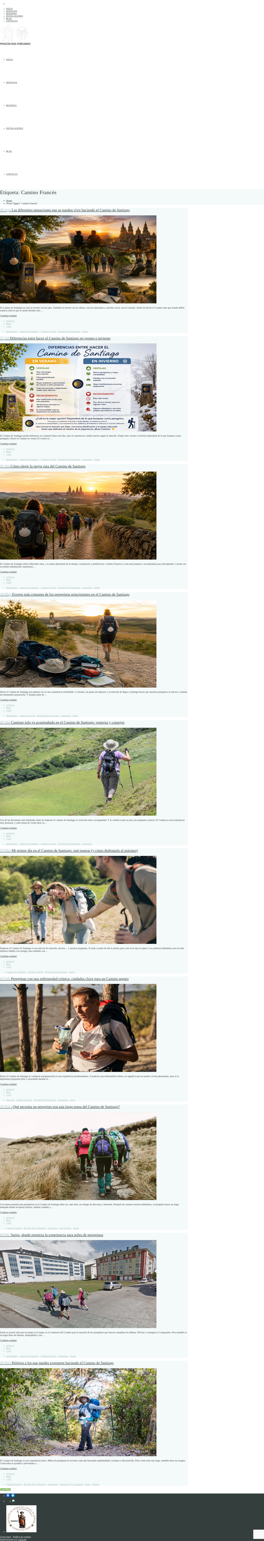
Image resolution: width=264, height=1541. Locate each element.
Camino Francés (48, 331)
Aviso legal (5, 1537)
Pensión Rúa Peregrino (69, 331)
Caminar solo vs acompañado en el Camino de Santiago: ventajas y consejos (62, 722)
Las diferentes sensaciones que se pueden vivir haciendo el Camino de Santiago (65, 210)
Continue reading (8, 315)
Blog (8, 323)
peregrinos (87, 459)
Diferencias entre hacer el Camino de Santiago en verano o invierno (55, 338)
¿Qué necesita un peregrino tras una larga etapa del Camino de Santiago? (60, 1107)
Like (8, 326)
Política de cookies (22, 1537)
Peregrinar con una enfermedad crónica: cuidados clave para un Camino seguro (64, 979)
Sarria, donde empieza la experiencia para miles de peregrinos (51, 1235)
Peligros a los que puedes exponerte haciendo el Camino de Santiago (57, 1363)
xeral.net (10, 321)
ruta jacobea (65, 1228)
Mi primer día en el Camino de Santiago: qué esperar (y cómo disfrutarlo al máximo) (69, 851)
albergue (10, 1100)
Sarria (85, 331)
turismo (95, 1484)
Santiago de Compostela (71, 1484)
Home (9, 200)
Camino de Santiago (29, 331)
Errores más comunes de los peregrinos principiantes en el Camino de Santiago (64, 594)
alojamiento (11, 331)
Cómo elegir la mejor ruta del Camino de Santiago (43, 466)
